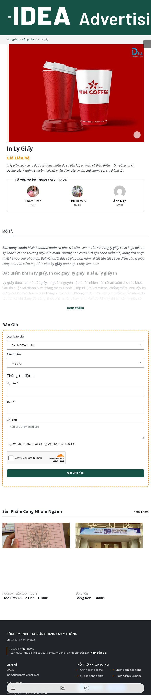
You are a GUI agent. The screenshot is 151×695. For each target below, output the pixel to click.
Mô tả (7, 231)
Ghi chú (12, 419)
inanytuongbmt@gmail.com (23, 677)
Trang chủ (12, 39)
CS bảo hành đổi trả (91, 678)
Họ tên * (12, 383)
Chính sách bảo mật (91, 672)
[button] (123, 512)
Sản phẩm (28, 39)
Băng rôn (84, 596)
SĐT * (11, 401)
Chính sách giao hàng (128, 672)
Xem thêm (75, 308)
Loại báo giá (15, 336)
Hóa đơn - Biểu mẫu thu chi (19, 596)
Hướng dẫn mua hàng (128, 678)
